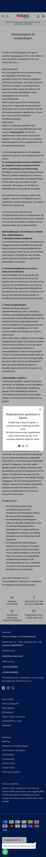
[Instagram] (23, 446)
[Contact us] (5, 852)
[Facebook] (19, 446)
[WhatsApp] (27, 446)
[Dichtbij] (40, 409)
